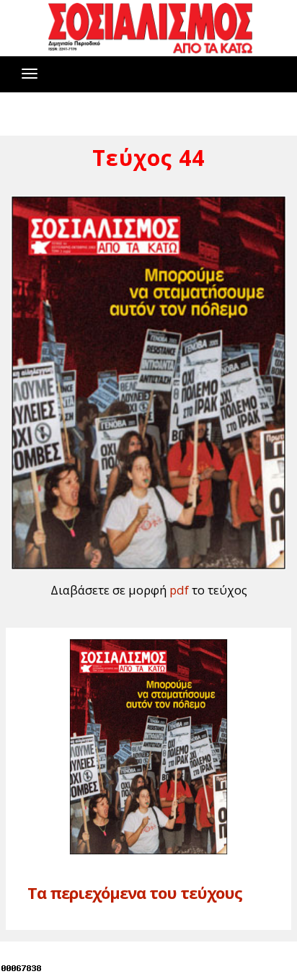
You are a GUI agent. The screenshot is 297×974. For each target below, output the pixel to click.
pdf (179, 590)
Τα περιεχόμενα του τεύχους (134, 892)
